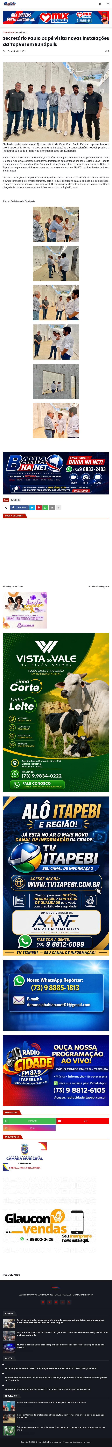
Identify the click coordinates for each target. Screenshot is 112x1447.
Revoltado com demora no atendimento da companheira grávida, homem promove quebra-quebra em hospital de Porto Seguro (60, 1321)
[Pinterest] (39, 507)
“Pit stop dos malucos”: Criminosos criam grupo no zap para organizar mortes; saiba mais (61, 1428)
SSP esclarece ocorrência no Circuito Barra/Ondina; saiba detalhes (51, 1402)
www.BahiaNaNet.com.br (50, 1442)
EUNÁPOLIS (22, 32)
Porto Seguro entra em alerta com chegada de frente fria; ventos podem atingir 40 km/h (51, 1368)
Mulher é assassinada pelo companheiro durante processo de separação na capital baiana (61, 1346)
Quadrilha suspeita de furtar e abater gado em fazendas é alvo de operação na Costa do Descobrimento (62, 1333)
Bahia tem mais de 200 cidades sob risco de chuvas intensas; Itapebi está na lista (47, 1389)
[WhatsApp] (45, 507)
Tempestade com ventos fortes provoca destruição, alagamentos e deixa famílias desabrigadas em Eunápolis (56, 1379)
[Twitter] (32, 507)
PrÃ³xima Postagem (98, 586)
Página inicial (9, 32)
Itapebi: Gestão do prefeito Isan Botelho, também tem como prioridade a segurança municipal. (61, 1416)
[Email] (52, 507)
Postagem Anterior (13, 586)
